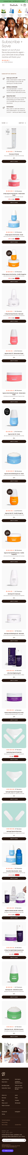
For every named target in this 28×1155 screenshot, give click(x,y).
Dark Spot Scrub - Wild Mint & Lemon (14, 1029)
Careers (17, 1100)
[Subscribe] (24, 1140)
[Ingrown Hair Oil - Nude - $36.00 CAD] (14, 418)
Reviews (4, 1097)
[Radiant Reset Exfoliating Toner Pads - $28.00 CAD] (14, 696)
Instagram (17, 1111)
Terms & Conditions (6, 1120)
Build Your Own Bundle (19, 1088)
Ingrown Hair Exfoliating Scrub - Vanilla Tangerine (14, 553)
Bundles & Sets (5, 1085)
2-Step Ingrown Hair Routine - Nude (14, 234)
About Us (4, 1095)
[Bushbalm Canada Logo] (14, 5)
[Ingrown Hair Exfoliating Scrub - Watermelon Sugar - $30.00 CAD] (14, 377)
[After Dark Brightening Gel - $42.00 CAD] (14, 657)
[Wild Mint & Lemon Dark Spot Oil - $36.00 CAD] (14, 973)
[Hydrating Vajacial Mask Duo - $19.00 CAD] (14, 736)
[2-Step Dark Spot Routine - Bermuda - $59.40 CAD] (14, 297)
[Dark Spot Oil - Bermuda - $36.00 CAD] (14, 578)
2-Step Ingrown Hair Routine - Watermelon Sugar (14, 194)
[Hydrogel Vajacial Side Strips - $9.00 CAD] (14, 815)
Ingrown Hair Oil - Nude (14, 434)
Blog (3, 1100)
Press (16, 1097)
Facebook (4, 1111)
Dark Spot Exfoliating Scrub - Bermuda (14, 633)
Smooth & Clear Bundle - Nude (14, 871)
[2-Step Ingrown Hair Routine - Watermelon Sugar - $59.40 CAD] (14, 177)
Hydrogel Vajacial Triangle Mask (14, 791)
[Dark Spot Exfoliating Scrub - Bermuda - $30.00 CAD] (14, 617)
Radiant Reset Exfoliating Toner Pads (14, 712)
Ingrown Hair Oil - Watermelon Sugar (14, 353)
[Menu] (3, 5)
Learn (16, 1095)
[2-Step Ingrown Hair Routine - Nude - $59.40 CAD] (14, 218)
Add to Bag (14, 161)
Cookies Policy (18, 1124)
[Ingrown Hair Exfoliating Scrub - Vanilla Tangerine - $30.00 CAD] (14, 536)
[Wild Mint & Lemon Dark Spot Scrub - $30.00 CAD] (14, 1013)
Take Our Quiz (18, 1085)
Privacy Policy (5, 1122)
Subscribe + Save (6, 1088)
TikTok (3, 1114)
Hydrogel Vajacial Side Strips (14, 831)
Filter (3, 123)
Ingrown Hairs (5, 1079)
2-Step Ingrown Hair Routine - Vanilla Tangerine (14, 274)
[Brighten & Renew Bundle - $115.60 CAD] (14, 894)
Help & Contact (6, 1105)
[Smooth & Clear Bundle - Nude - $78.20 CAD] (14, 855)
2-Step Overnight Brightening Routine (14, 950)
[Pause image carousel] (26, 1053)
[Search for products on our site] (21, 5)
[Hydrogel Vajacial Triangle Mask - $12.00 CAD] (14, 775)
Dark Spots (17, 1079)
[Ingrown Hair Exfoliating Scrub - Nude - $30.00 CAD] (14, 457)
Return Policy (4, 1124)
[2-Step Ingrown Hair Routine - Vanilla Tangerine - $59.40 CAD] (14, 258)
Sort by (21, 123)
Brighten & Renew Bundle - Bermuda (14, 910)
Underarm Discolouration (18, 1082)
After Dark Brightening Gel (14, 673)
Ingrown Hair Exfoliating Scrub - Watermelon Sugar (14, 394)
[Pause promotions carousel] (26, 1)
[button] (3, 1052)
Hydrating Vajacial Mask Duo (13, 752)
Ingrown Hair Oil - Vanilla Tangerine (14, 513)
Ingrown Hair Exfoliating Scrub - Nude (14, 473)
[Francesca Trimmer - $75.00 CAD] (14, 138)
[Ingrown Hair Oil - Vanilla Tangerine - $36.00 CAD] (14, 497)
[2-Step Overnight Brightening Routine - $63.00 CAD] (14, 934)
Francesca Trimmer (14, 154)
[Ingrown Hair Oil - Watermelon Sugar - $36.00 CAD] (14, 337)
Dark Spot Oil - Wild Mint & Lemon (14, 989)
